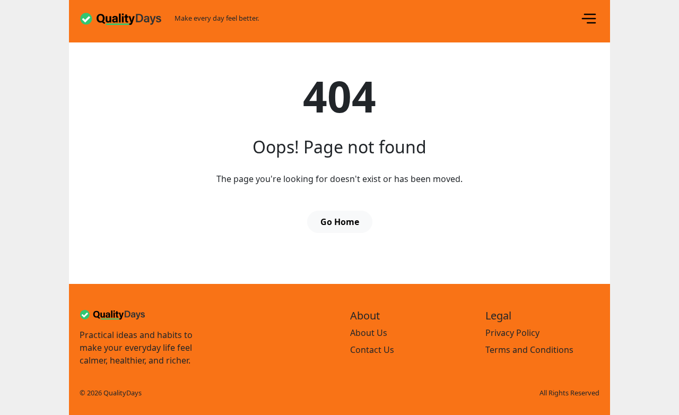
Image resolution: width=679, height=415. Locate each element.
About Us (368, 333)
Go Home (339, 222)
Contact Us (372, 350)
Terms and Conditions (529, 350)
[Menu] (588, 18)
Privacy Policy (512, 333)
